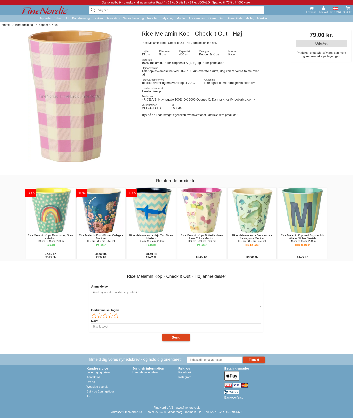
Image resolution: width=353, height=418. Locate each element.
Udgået (321, 43)
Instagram (184, 377)
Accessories (197, 18)
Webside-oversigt (97, 386)
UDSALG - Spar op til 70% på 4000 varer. (224, 2)
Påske (212, 18)
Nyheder (45, 18)
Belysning (167, 18)
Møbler (181, 18)
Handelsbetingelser (145, 372)
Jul (67, 18)
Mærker (262, 18)
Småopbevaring (133, 18)
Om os (90, 382)
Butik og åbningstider (100, 391)
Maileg (249, 18)
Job (88, 396)
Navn (95, 321)
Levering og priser (98, 372)
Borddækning (81, 18)
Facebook (184, 372)
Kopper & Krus (209, 54)
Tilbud (58, 18)
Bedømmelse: (105, 310)
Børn (222, 18)
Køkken (98, 18)
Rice (231, 54)
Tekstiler (152, 18)
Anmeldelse (99, 286)
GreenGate (235, 18)
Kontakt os (93, 377)
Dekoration (113, 18)
